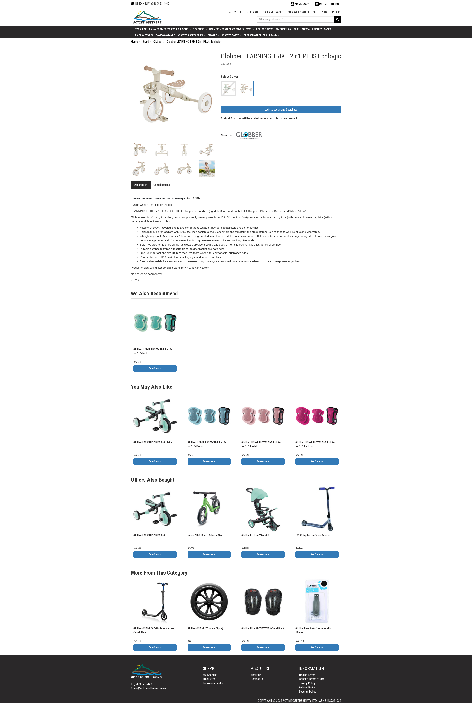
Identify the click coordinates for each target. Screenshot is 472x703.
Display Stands (144, 35)
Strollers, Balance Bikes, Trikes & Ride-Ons (162, 29)
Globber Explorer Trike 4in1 (255, 535)
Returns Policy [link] (307, 687)
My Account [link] (210, 675)
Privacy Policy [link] (307, 683)
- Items (329, 4)
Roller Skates (264, 29)
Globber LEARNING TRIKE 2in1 (149, 535)
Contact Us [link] (257, 679)
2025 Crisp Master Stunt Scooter (312, 535)
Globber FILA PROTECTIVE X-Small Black (262, 628)
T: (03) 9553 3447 (141, 684)
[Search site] (337, 19)
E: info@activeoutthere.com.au (148, 688)
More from (227, 135)
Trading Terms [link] (307, 675)
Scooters (199, 29)
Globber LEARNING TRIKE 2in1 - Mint (152, 442)
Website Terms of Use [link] (311, 679)
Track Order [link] (209, 679)
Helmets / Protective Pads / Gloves (230, 29)
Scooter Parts (230, 35)
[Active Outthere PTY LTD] (147, 17)
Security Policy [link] (307, 691)
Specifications (161, 185)
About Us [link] (256, 675)
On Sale (212, 35)
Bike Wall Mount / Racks (316, 29)
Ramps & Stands (165, 35)
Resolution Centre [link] (213, 683)
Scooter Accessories (190, 35)
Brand (273, 35)
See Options (155, 368)
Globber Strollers (255, 35)
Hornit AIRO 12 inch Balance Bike (205, 535)
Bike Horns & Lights (288, 29)
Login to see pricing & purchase (281, 109)
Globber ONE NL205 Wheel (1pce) (205, 628)
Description (140, 185)
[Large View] (139, 150)
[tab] (140, 185)
